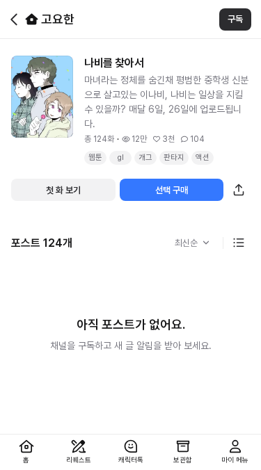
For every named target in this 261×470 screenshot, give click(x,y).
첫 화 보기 (63, 190)
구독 (235, 19)
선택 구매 (171, 190)
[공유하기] (239, 190)
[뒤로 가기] (14, 19)
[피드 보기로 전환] (239, 243)
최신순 (186, 243)
